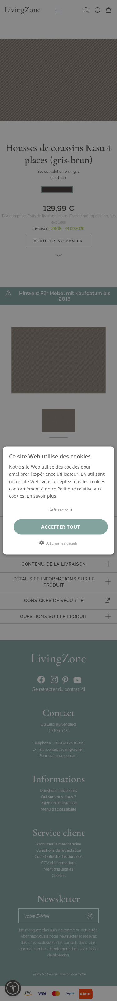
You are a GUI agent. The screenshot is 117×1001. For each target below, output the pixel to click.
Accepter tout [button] (60, 526)
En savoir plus (41, 496)
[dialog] (58, 501)
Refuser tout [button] (61, 509)
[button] (58, 543)
